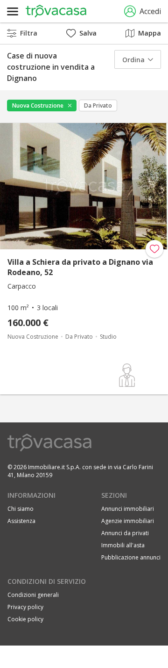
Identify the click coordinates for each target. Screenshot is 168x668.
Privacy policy (25, 607)
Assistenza (21, 521)
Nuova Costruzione (37, 105)
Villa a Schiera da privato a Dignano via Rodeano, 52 (80, 267)
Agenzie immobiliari (127, 521)
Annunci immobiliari (127, 509)
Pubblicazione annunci (131, 557)
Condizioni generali (33, 595)
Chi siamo (20, 509)
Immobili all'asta (123, 545)
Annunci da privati (125, 533)
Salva (88, 33)
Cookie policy (25, 619)
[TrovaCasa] (56, 11)
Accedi (150, 11)
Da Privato (98, 105)
